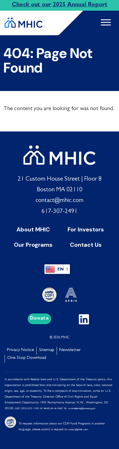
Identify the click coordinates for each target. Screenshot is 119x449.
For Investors (86, 229)
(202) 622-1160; (30, 408)
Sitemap (46, 350)
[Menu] (103, 23)
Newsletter (70, 350)
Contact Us (86, 244)
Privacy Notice (20, 350)
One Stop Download (26, 358)
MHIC (65, 337)
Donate (39, 318)
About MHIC (33, 229)
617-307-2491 (59, 212)
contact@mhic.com (59, 201)
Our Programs (33, 244)
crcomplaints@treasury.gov (81, 408)
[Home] (23, 20)
